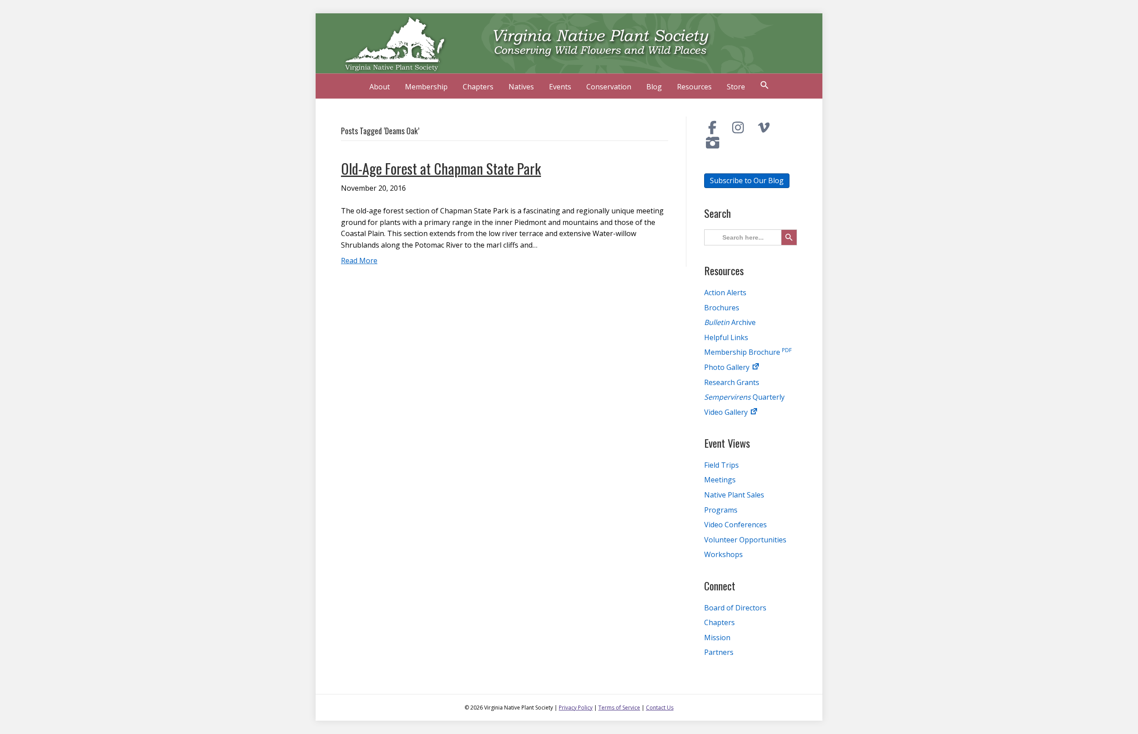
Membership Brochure (748, 352)
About (379, 87)
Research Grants (731, 382)
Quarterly (744, 397)
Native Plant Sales (734, 495)
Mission (717, 637)
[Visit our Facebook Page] (712, 127)
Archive (730, 322)
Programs (720, 510)
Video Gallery (726, 412)
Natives (521, 87)
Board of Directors (735, 608)
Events (560, 87)
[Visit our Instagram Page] (738, 127)
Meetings (720, 480)
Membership (426, 87)
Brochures (721, 308)
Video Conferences (735, 524)
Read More (359, 260)
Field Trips (721, 465)
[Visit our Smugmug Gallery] (712, 142)
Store (736, 87)
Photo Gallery (727, 367)
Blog (654, 87)
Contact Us (659, 707)
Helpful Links (726, 337)
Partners (718, 652)
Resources (694, 87)
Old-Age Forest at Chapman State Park (441, 168)
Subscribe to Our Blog (747, 180)
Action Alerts (725, 292)
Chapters (478, 87)
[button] (764, 86)
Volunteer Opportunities (745, 540)
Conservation (608, 87)
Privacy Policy (576, 707)
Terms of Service (619, 707)
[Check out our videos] (763, 127)
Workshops (723, 554)
